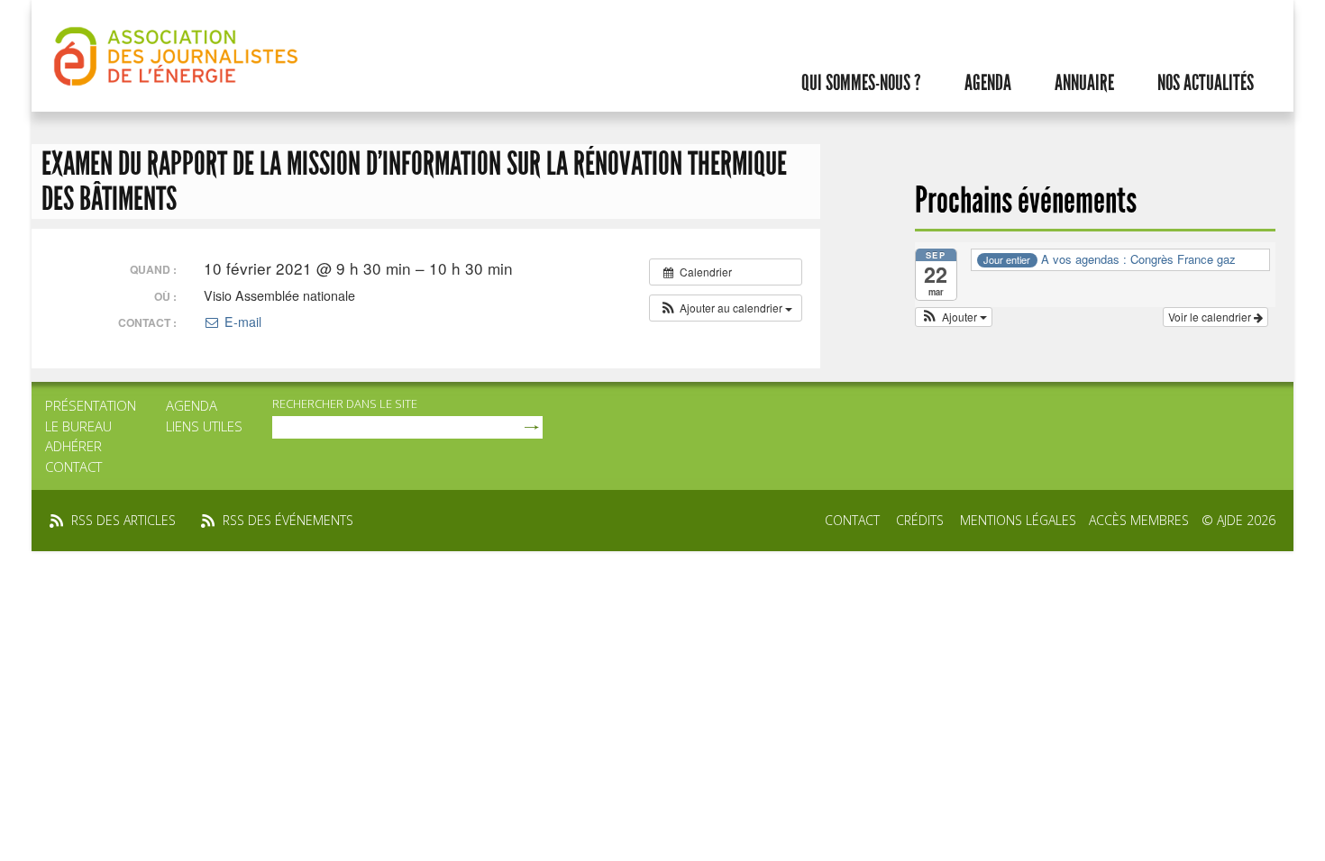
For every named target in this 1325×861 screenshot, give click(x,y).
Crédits (920, 520)
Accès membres (1139, 520)
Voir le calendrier (1211, 316)
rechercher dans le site (344, 403)
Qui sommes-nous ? (861, 82)
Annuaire (1084, 82)
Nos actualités (1205, 82)
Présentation (90, 405)
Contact (73, 467)
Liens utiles (204, 426)
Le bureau (78, 426)
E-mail (240, 322)
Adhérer (73, 446)
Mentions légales (1018, 520)
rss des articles (123, 520)
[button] (725, 308)
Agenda (987, 82)
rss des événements (288, 520)
